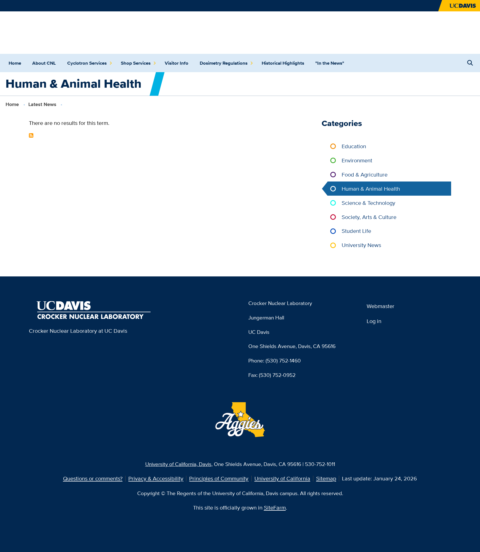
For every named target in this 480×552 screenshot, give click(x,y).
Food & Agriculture (365, 174)
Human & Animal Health (371, 189)
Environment (357, 160)
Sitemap (326, 478)
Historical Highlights (283, 63)
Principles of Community (218, 478)
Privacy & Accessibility (155, 478)
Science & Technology (368, 203)
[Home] (94, 32)
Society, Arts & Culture (369, 217)
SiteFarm (275, 507)
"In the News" (329, 63)
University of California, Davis (178, 464)
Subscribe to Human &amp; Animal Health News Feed (31, 135)
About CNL (44, 63)
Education (354, 146)
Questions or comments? (92, 478)
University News (361, 245)
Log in (374, 321)
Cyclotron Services (87, 63)
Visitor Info (176, 63)
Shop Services (136, 63)
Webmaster (380, 306)
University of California (282, 478)
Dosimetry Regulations (224, 63)
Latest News (42, 104)
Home (15, 63)
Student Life (356, 231)
